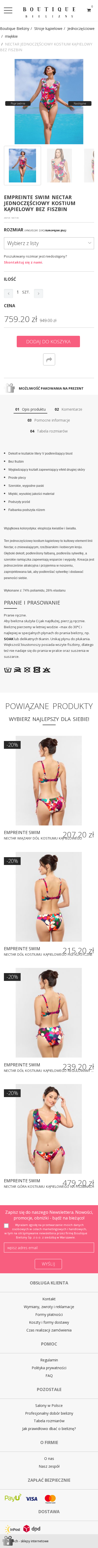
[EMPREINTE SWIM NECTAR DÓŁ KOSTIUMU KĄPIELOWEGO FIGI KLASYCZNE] (49, 897)
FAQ (49, 1375)
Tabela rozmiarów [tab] (49, 431)
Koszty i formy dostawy (49, 1322)
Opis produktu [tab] (30, 409)
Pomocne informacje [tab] (48, 420)
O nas (49, 1458)
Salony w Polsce (49, 1405)
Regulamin (49, 1359)
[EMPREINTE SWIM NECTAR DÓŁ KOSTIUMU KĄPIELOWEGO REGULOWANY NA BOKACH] (49, 1013)
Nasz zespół (49, 1466)
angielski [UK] (34, 230)
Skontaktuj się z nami (23, 262)
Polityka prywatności (49, 1367)
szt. (26, 292)
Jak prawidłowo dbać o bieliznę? (49, 1428)
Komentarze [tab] (68, 409)
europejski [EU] (55, 230)
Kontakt (49, 1298)
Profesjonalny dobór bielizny (49, 1413)
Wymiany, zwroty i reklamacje (49, 1306)
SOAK (8, 639)
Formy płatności (49, 1314)
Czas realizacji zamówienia (49, 1330)
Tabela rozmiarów (49, 1420)
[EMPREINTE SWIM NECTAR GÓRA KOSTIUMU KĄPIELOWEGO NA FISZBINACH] (49, 1129)
